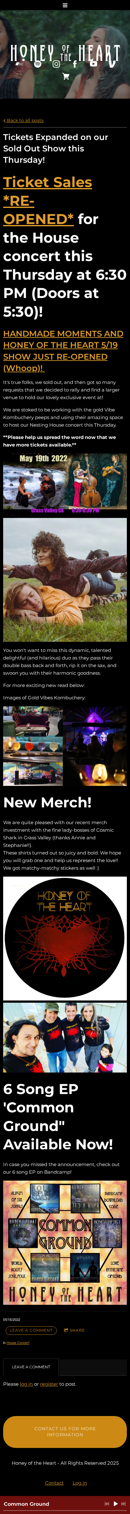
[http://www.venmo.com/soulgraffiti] (112, 64)
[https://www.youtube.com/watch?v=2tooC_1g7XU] (93, 64)
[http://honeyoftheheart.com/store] (65, 76)
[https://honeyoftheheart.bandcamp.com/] (19, 64)
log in (26, 1384)
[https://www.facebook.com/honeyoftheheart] (75, 64)
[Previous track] (107, 1504)
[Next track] (123, 1504)
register (49, 1384)
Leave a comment (31, 1330)
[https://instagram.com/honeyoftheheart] (56, 64)
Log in (80, 1483)
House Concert (18, 1342)
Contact (54, 1483)
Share (77, 1330)
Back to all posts (25, 120)
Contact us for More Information (65, 1432)
